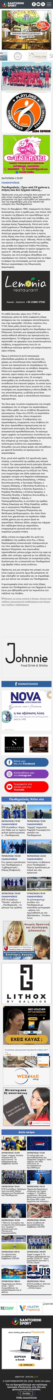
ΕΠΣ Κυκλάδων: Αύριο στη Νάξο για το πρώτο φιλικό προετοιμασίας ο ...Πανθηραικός (13, 831)
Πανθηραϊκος (10, 183)
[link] (26, 614)
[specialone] (9, 1308)
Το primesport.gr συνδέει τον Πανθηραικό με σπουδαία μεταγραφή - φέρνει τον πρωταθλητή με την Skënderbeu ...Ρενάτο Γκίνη (38, 908)
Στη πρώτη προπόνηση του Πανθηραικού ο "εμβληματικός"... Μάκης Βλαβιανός (13, 866)
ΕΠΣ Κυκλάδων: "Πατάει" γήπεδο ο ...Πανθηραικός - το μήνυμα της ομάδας (11, 903)
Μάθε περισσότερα (26, 1397)
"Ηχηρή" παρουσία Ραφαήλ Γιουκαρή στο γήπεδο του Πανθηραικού (38, 831)
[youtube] (38, 4)
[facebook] (34, 4)
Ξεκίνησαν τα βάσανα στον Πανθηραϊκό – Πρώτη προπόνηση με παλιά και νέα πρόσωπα (38, 867)
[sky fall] (26, 56)
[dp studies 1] (28, 1308)
